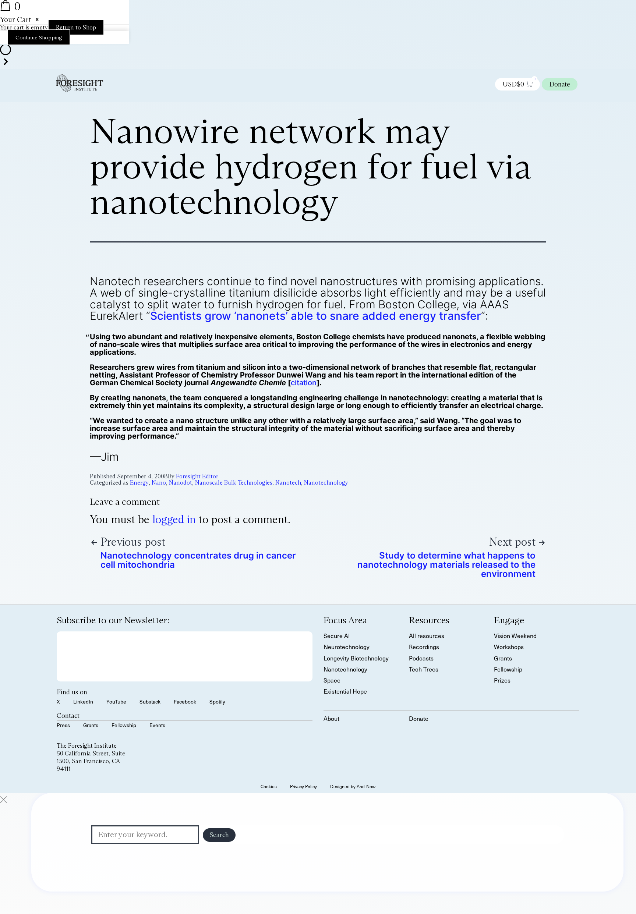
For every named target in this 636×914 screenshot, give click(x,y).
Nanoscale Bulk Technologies (233, 482)
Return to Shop (76, 27)
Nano (159, 482)
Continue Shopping (38, 37)
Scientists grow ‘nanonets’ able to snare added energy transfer (315, 315)
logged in (174, 519)
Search (219, 835)
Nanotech (288, 482)
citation (304, 382)
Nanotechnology (326, 482)
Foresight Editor (197, 476)
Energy (139, 482)
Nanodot (180, 482)
